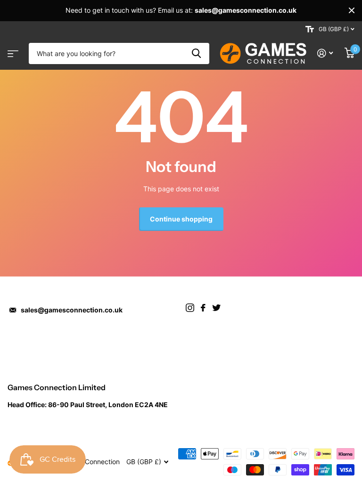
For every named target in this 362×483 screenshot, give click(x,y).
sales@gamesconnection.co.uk (72, 310)
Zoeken (196, 53)
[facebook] (203, 307)
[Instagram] (190, 307)
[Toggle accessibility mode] (309, 29)
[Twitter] (216, 307)
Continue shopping (181, 219)
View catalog (12, 50)
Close (351, 10)
